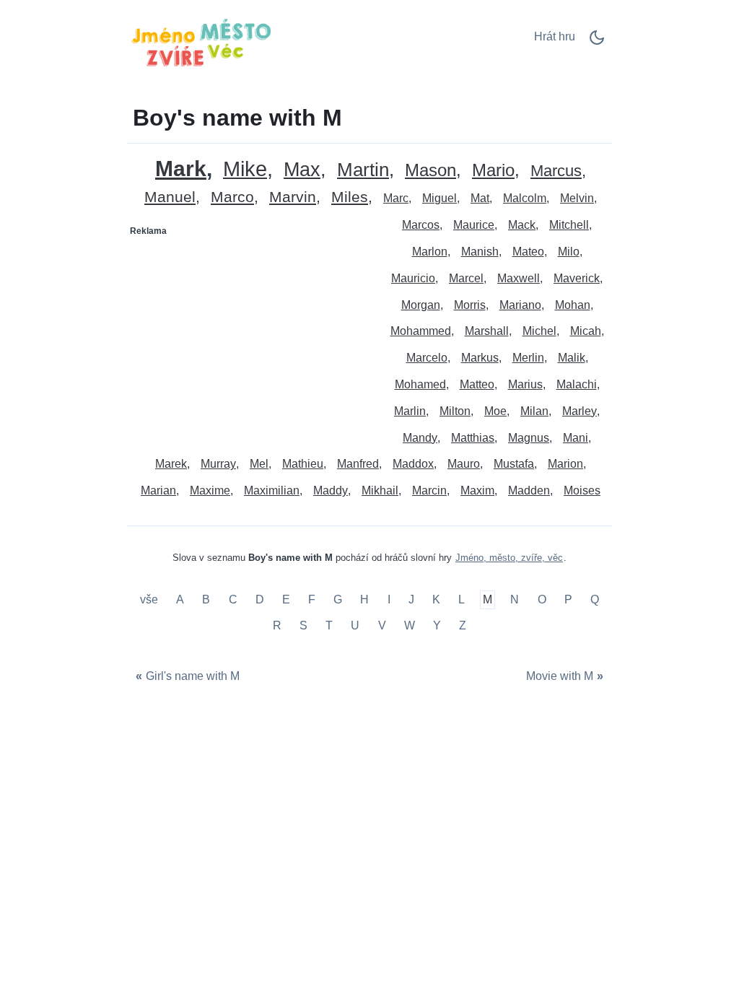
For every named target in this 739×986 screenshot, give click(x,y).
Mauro (463, 464)
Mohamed (420, 384)
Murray (218, 464)
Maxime (210, 490)
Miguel (439, 198)
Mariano (520, 305)
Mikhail (380, 490)
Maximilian (271, 490)
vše (150, 600)
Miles (349, 197)
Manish (480, 251)
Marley (579, 411)
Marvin (292, 197)
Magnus (528, 438)
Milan (534, 411)
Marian (158, 490)
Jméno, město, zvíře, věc (509, 557)
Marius (525, 384)
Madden (529, 490)
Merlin (528, 358)
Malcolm (524, 198)
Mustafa (514, 464)
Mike (245, 169)
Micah (585, 331)
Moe (495, 411)
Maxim (477, 490)
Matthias (472, 438)
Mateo (528, 251)
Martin (363, 170)
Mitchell (569, 225)
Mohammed (420, 331)
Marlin (410, 411)
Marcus (556, 171)
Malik (571, 358)
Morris (470, 305)
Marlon (429, 251)
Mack (521, 225)
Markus (480, 358)
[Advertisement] (249, 333)
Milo (569, 251)
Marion (565, 464)
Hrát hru (554, 36)
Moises (582, 490)
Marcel (466, 278)
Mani (575, 438)
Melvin (577, 198)
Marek (171, 464)
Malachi (576, 384)
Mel (259, 464)
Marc (395, 198)
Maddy (330, 490)
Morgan (420, 305)
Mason (430, 170)
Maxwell (518, 278)
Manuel (170, 197)
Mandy (420, 438)
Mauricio (413, 278)
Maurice (473, 225)
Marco (232, 197)
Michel (539, 331)
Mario (493, 170)
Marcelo (426, 358)
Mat (480, 198)
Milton (455, 411)
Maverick (577, 278)
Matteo (477, 384)
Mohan (572, 305)
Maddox (413, 464)
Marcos (421, 225)
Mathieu (302, 464)
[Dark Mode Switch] (596, 42)
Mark (180, 168)
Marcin (429, 490)
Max (302, 170)
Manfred (358, 464)
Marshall (487, 331)
